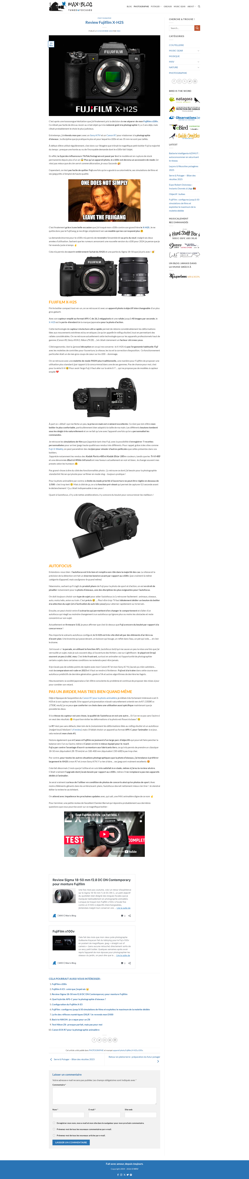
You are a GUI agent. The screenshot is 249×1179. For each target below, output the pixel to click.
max (118, 31)
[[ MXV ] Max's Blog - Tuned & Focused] (70, 6)
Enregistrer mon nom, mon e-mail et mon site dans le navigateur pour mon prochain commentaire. (100, 1123)
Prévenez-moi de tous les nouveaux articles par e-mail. (81, 1135)
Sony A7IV (95, 135)
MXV (171, 61)
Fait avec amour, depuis (124, 1163)
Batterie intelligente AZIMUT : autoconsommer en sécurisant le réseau (184, 157)
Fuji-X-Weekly (56, 449)
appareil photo (119, 1050)
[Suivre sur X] (184, 81)
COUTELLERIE (176, 45)
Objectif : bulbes (177, 194)
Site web (128, 1109)
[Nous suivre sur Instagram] (179, 81)
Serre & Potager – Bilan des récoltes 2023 (74, 1059)
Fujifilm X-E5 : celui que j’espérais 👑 (70, 989)
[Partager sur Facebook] (94, 1040)
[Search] (199, 6)
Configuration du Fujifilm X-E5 (67, 1004)
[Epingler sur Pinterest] (109, 1040)
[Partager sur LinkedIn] (115, 1040)
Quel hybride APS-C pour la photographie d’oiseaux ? (79, 999)
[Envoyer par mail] (104, 1040)
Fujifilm (128, 1050)
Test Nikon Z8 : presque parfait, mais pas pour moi (77, 1024)
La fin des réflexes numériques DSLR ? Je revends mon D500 (82, 1014)
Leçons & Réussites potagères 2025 (183, 168)
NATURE (173, 67)
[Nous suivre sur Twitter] (189, 81)
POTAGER (155, 6)
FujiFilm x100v (59, 984)
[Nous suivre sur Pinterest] (195, 81)
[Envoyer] (197, 28)
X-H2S (146, 227)
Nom (55, 1109)
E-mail (92, 1109)
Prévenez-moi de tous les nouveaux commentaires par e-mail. (84, 1129)
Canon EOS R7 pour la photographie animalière (76, 1029)
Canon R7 (111, 135)
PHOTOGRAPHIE (141, 6)
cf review (76, 729)
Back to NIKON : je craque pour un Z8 (71, 1019)
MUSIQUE (174, 56)
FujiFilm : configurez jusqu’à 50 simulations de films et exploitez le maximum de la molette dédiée (101, 1009)
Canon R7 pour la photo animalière (99, 697)
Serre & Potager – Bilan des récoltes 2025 (182, 177)
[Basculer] (198, 50)
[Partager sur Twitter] (99, 1040)
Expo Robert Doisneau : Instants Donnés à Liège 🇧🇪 (182, 186)
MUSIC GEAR (179, 6)
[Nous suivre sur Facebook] (174, 81)
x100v (140, 1050)
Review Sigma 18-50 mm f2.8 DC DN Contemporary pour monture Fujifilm (89, 994)
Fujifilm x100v (150, 121)
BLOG (129, 6)
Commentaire (59, 1084)
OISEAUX (168, 6)
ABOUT (190, 6)
